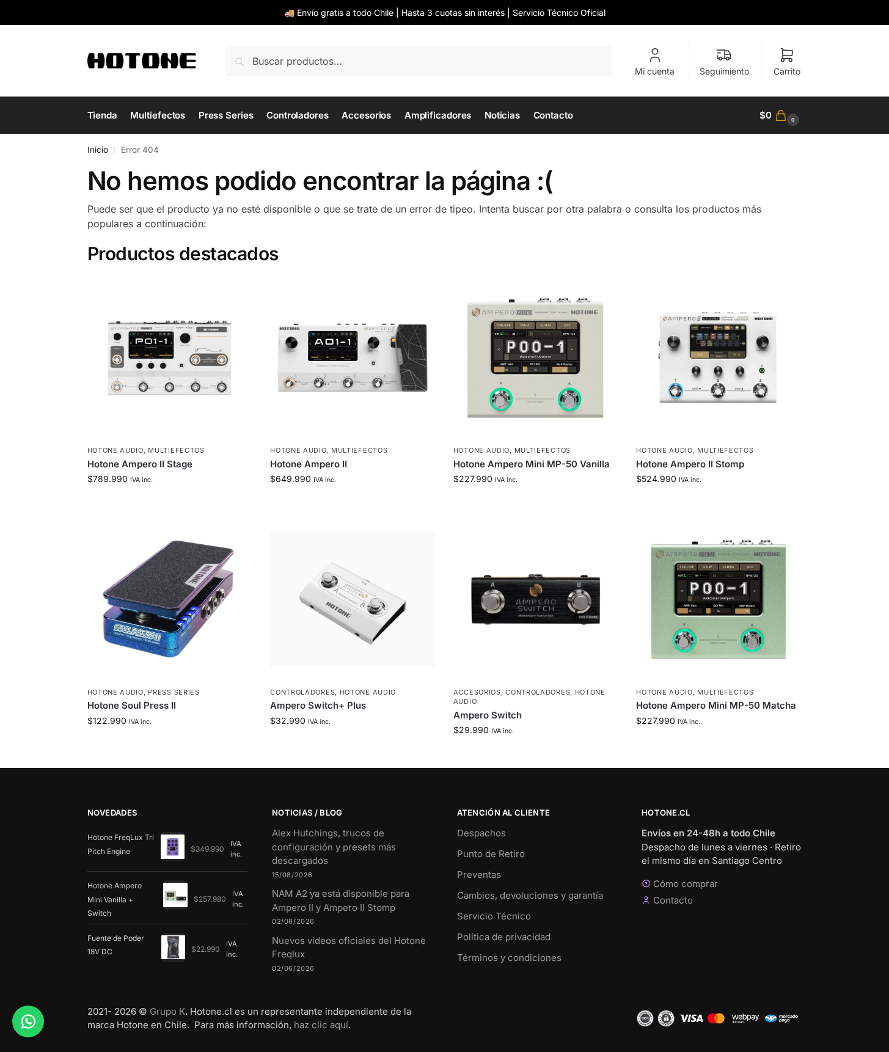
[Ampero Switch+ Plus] (352, 599)
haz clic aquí (321, 1025)
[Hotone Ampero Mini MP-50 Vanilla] (535, 358)
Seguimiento (724, 71)
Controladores (302, 692)
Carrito (787, 71)
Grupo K (167, 1011)
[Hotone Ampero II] (352, 358)
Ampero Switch (487, 715)
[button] (780, 115)
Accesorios (477, 692)
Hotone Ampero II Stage (139, 464)
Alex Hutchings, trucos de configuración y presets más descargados (334, 846)
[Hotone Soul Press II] (169, 599)
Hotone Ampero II (308, 464)
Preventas (479, 874)
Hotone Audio (115, 450)
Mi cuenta (655, 71)
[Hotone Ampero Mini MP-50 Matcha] (718, 599)
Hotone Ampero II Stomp (690, 464)
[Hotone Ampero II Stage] (169, 358)
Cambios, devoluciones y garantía (530, 895)
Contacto (673, 900)
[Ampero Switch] (535, 599)
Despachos (481, 833)
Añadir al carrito (169, 504)
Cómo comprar (685, 883)
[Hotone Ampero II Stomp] (718, 358)
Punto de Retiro (491, 854)
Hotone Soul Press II (131, 705)
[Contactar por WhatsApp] (28, 1021)
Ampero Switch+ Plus (318, 705)
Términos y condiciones (509, 957)
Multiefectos (176, 450)
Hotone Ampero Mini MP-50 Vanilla (531, 464)
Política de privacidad (504, 937)
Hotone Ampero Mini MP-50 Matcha (716, 705)
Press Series (173, 692)
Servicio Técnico (494, 916)
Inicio (97, 150)
